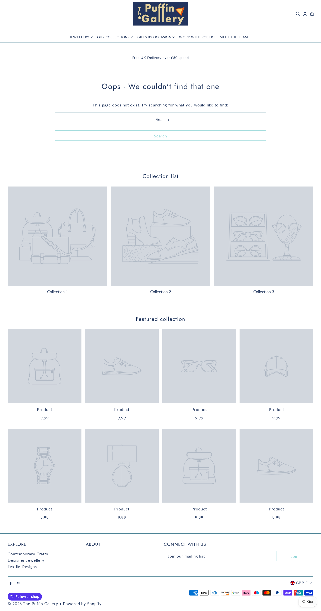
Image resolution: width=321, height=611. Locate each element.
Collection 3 (263, 291)
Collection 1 (57, 291)
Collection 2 (160, 291)
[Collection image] (57, 236)
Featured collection (160, 319)
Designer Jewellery (26, 560)
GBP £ (302, 582)
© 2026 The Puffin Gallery (33, 603)
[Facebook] (11, 583)
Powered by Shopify (82, 603)
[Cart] (312, 14)
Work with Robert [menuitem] (197, 37)
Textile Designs (22, 566)
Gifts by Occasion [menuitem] (154, 37)
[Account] (305, 14)
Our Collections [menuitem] (113, 37)
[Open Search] (298, 14)
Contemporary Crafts (28, 553)
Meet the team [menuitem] (234, 37)
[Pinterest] (18, 583)
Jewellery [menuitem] (79, 37)
